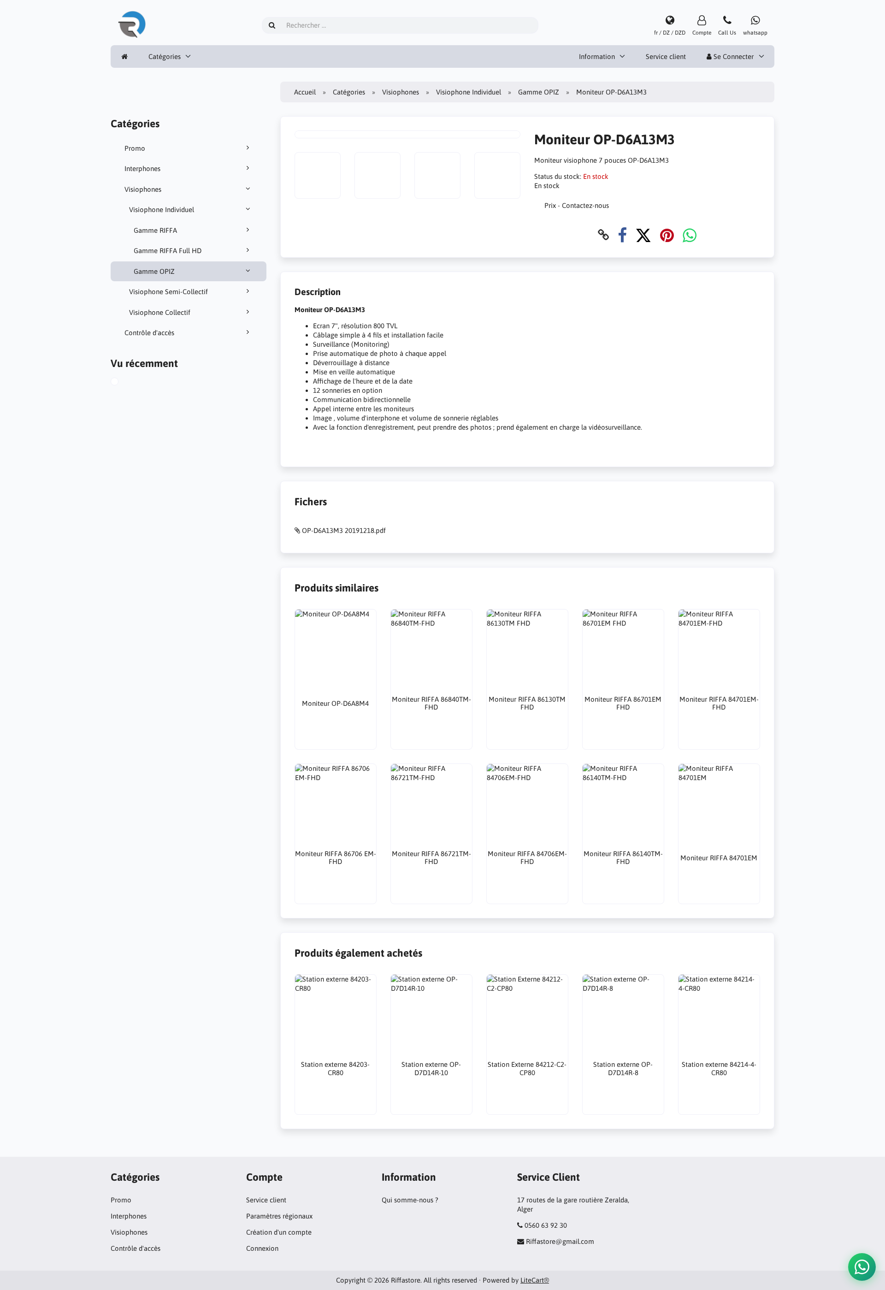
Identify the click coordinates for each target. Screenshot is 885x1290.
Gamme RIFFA (155, 230)
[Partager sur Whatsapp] (689, 235)
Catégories (164, 56)
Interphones (142, 168)
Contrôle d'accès (149, 333)
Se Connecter (733, 56)
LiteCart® (534, 1280)
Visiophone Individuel (161, 209)
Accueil (305, 92)
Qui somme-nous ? (410, 1200)
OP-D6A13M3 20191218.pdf (344, 530)
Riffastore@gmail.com (560, 1241)
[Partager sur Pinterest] (667, 235)
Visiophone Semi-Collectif (168, 292)
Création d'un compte (279, 1232)
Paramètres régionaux (279, 1216)
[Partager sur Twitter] (643, 235)
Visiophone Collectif (159, 312)
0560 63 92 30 (546, 1225)
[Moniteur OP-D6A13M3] (125, 383)
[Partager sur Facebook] (622, 235)
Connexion (262, 1248)
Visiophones (142, 189)
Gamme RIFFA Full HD (167, 250)
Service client (666, 56)
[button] (862, 1267)
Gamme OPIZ (154, 271)
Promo (134, 148)
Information (597, 56)
